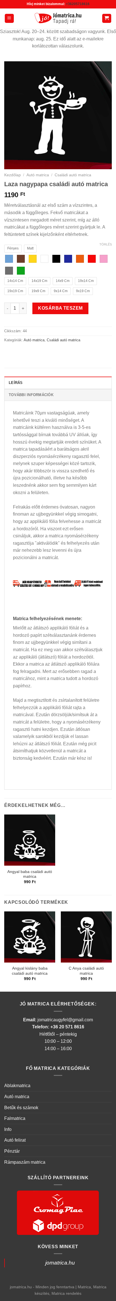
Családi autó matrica (73, 175)
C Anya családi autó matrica (86, 971)
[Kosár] (106, 18)
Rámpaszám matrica (24, 1162)
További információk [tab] (31, 395)
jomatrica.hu (60, 1263)
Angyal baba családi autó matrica (29, 874)
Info (8, 1129)
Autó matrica (37, 175)
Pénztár (12, 1151)
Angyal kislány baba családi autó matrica (30, 971)
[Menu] (9, 18)
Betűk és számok (21, 1107)
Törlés (105, 244)
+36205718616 (78, 4)
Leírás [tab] (16, 383)
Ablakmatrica (17, 1085)
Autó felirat (15, 1140)
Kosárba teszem (60, 308)
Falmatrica (14, 1118)
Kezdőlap (12, 175)
